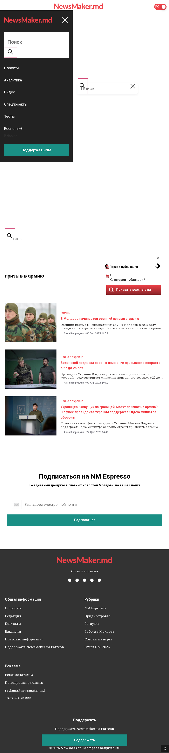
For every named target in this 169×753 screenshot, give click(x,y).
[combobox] (84, 238)
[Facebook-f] (69, 580)
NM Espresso (95, 608)
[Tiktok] (92, 580)
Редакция (13, 616)
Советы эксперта (98, 639)
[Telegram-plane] (99, 580)
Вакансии (13, 631)
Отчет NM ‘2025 (97, 647)
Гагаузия (91, 623)
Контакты (13, 623)
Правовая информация (24, 639)
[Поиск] (10, 236)
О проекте (13, 608)
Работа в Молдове (99, 631)
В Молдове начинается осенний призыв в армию (100, 319)
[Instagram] (84, 580)
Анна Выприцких (74, 333)
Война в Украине (72, 357)
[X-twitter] (77, 580)
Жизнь (65, 313)
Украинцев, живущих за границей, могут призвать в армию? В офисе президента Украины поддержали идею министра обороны (109, 412)
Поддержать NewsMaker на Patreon (34, 647)
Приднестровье (97, 616)
